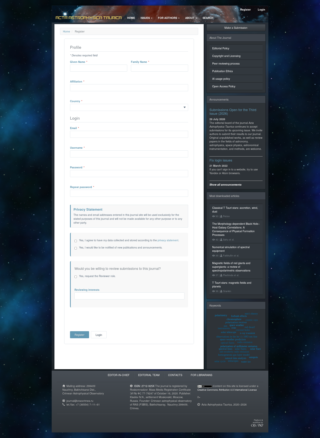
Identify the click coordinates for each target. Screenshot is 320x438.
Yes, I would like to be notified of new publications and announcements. (120, 247)
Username (83, 147)
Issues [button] (146, 18)
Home (131, 18)
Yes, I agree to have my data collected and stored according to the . (128, 240)
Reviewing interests (86, 290)
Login (261, 9)
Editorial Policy (220, 48)
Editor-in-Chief (119, 375)
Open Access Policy (223, 86)
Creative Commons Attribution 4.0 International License (227, 389)
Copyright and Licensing (226, 56)
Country (82, 101)
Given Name (84, 62)
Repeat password (87, 187)
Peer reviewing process (226, 63)
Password (83, 167)
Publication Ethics (222, 71)
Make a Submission (235, 27)
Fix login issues (220, 160)
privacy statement (168, 240)
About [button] (190, 18)
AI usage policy (221, 78)
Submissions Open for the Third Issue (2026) (232, 111)
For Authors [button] (168, 18)
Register (245, 9)
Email (80, 128)
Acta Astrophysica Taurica (89, 17)
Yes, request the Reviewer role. (97, 276)
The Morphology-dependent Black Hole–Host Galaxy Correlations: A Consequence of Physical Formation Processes (236, 229)
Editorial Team (149, 375)
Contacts (175, 375)
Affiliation (83, 81)
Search (208, 18)
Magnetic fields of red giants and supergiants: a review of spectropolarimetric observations (231, 266)
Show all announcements (225, 184)
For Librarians (201, 375)
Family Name (145, 62)
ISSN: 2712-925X (144, 386)
